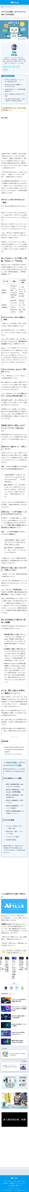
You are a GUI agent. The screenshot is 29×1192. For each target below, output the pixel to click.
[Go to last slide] (3, 969)
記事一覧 (5, 1183)
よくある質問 (11, 1185)
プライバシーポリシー (14, 1188)
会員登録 (11, 1183)
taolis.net (5, 66)
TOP (5, 1181)
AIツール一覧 (21, 1181)
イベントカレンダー (20, 1183)
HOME (15, 1178)
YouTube (5, 69)
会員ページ (18, 1185)
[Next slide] (25, 969)
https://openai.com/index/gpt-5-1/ (13, 754)
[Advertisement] (14, 136)
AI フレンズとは (12, 1181)
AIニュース (12, 993)
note (14, 66)
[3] (15, 715)
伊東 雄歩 (14, 55)
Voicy (18, 66)
